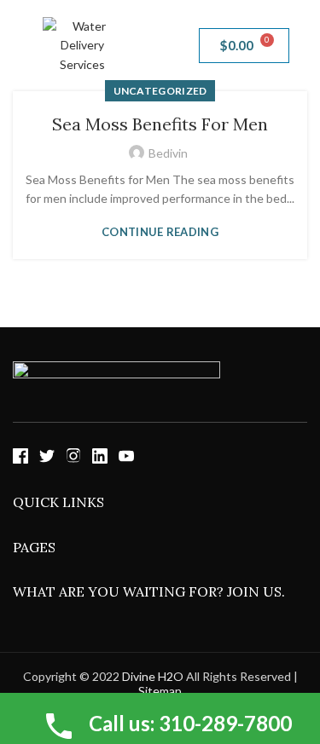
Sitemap (160, 690)
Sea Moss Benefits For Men (160, 124)
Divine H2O (152, 676)
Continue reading (160, 232)
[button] (159, 45)
